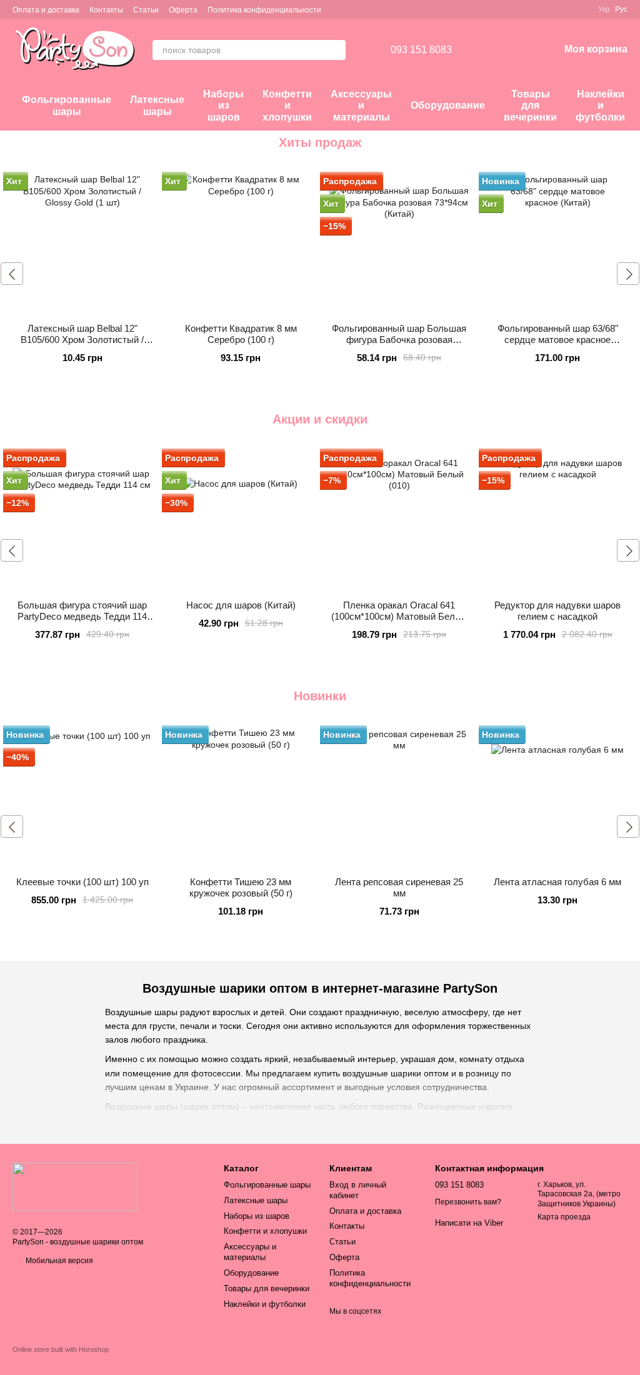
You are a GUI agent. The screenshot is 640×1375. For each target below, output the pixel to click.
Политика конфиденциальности (264, 10)
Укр (604, 9)
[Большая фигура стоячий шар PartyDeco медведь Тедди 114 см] (82, 520)
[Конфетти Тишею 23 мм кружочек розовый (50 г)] (241, 797)
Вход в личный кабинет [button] (357, 1190)
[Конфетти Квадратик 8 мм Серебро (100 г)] (241, 244)
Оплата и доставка (45, 10)
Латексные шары (157, 105)
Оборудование (448, 105)
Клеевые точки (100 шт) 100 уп (82, 881)
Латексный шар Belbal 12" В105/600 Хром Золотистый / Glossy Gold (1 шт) (82, 339)
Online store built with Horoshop (60, 1349)
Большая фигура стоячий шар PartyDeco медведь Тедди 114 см (82, 616)
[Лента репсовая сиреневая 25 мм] (399, 797)
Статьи (146, 10)
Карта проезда (564, 1217)
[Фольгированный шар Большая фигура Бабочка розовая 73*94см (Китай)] (399, 244)
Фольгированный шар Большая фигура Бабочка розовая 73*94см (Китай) (399, 339)
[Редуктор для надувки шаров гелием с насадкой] (558, 520)
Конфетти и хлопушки (287, 105)
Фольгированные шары (66, 105)
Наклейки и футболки (600, 105)
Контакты (106, 10)
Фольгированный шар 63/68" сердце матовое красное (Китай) (558, 339)
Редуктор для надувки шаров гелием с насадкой (557, 611)
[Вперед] (628, 273)
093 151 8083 (421, 49)
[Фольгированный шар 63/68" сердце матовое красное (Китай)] (558, 244)
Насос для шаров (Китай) (241, 605)
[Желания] (484, 50)
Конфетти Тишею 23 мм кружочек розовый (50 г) (240, 887)
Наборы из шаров (223, 105)
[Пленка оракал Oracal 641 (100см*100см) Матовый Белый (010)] (399, 520)
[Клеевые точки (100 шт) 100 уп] (82, 797)
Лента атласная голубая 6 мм (557, 881)
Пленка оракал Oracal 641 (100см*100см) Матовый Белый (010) (399, 616)
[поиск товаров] (336, 50)
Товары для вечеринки (530, 105)
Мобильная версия (58, 1260)
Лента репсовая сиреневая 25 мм (399, 887)
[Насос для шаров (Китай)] (241, 520)
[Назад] (12, 273)
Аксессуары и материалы (361, 105)
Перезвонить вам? (468, 1202)
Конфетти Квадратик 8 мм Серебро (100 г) (241, 334)
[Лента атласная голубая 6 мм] (558, 797)
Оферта (183, 10)
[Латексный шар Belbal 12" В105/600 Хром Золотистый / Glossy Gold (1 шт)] (82, 244)
